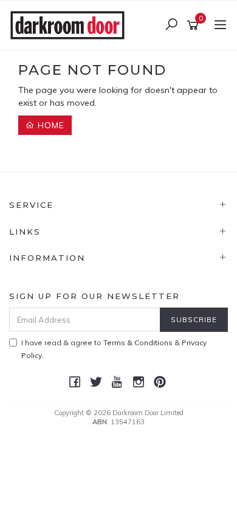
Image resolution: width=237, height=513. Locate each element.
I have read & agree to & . (114, 349)
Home (49, 125)
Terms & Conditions (138, 342)
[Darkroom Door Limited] (70, 24)
